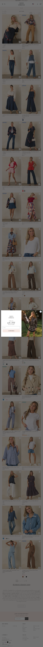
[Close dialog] (41, 312)
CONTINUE (11, 331)
